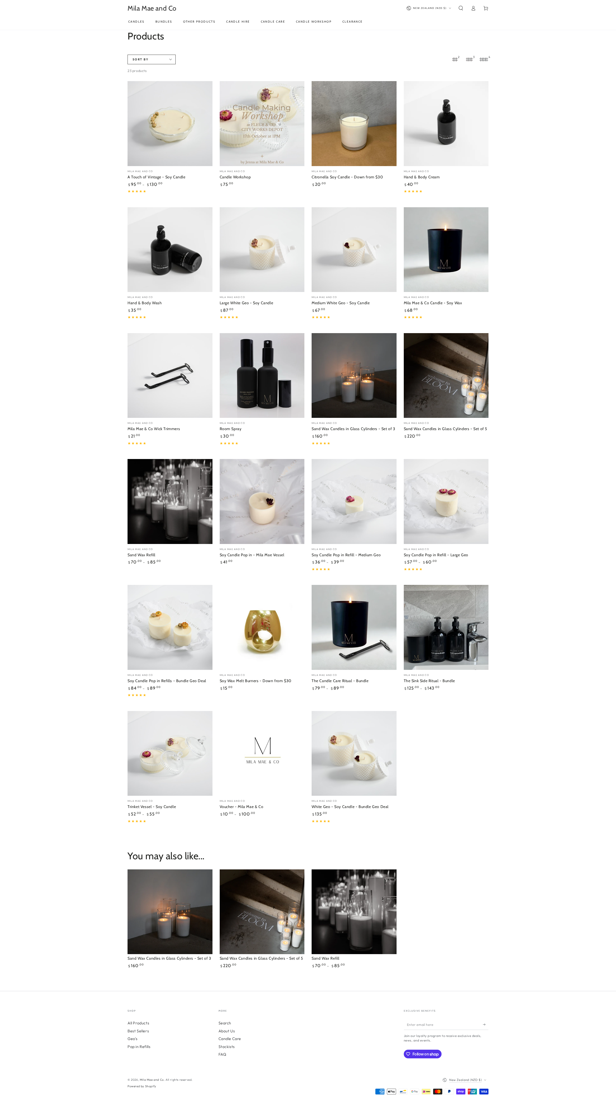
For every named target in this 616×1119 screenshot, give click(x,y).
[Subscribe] (485, 1024)
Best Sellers (138, 1030)
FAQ (222, 1054)
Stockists (226, 1046)
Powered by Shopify (142, 1086)
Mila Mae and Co (152, 1079)
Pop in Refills (139, 1046)
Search (224, 1023)
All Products (138, 1023)
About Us (226, 1030)
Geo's (133, 1038)
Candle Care (229, 1038)
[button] (461, 8)
